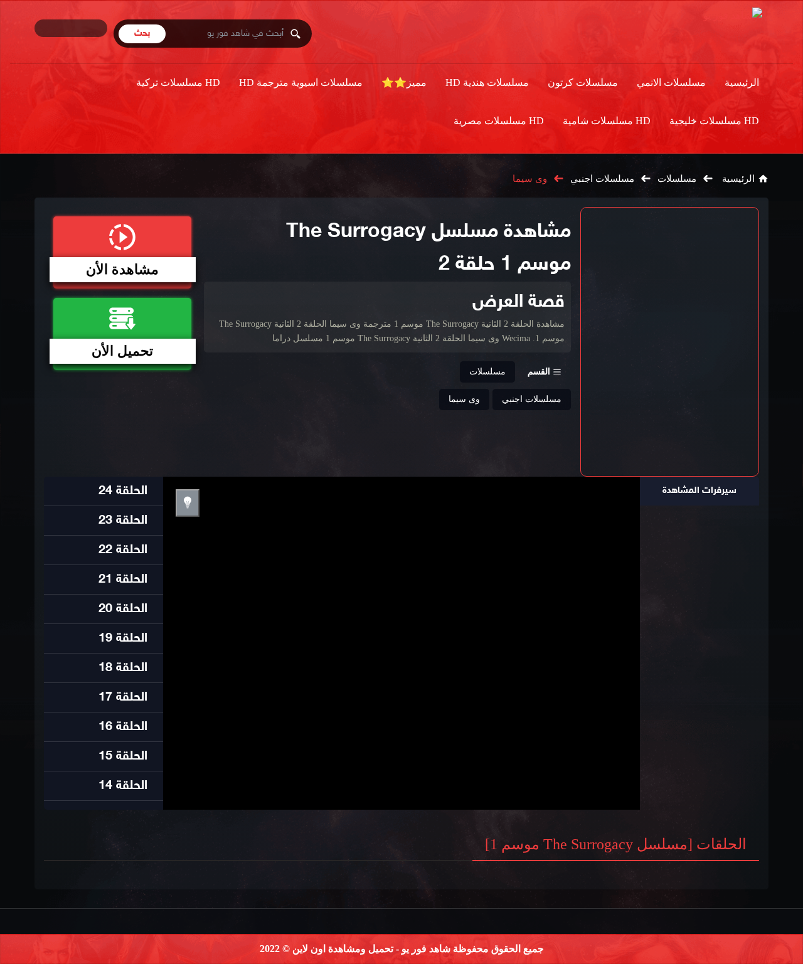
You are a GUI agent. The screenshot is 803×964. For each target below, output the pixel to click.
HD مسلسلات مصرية (499, 120)
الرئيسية (742, 82)
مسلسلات (676, 179)
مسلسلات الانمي (671, 82)
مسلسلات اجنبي (602, 179)
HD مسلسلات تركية (178, 82)
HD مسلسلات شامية (607, 120)
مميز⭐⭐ (404, 82)
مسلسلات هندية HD (487, 82)
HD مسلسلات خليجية (714, 120)
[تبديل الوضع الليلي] (187, 503)
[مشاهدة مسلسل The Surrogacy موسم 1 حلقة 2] (669, 342)
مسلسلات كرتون (583, 82)
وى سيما (530, 179)
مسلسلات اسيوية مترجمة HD (301, 82)
